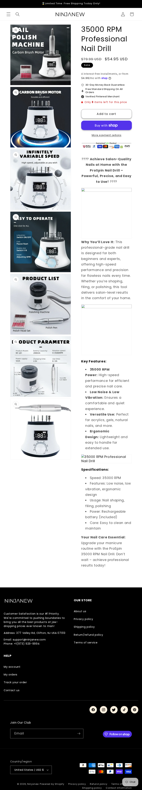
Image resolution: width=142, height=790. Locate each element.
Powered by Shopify (52, 784)
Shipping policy (84, 627)
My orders (10, 674)
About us (80, 611)
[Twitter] (114, 709)
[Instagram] (103, 709)
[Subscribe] (78, 733)
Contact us (12, 690)
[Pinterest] (134, 709)
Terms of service (86, 642)
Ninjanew (33, 784)
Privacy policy (83, 619)
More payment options (106, 135)
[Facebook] (93, 709)
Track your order (15, 682)
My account (12, 667)
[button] (8, 14)
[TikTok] (124, 709)
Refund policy (98, 784)
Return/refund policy (88, 635)
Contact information (119, 787)
